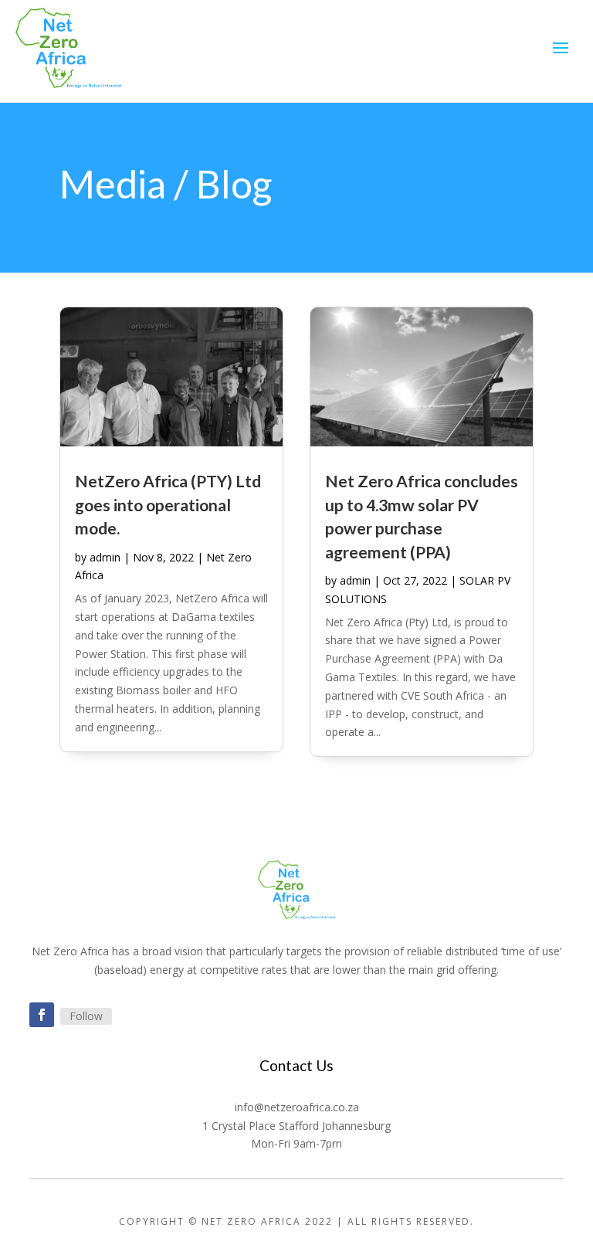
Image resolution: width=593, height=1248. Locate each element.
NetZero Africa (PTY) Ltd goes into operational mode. (168, 504)
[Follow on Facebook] (41, 1014)
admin (105, 557)
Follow (86, 1016)
